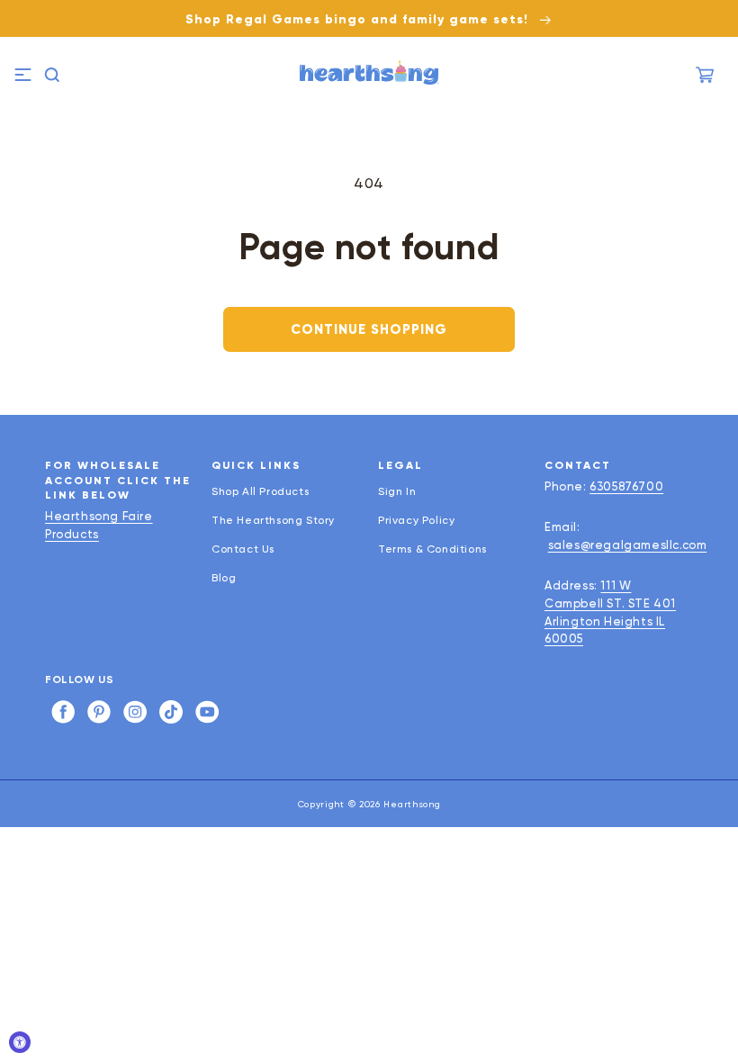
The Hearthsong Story (273, 520)
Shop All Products (260, 492)
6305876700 (626, 486)
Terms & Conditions (432, 549)
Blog (224, 578)
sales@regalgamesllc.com (627, 545)
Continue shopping (369, 329)
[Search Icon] (52, 75)
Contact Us (243, 549)
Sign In (397, 492)
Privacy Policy (416, 520)
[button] (23, 74)
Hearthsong (411, 804)
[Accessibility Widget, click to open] (20, 1042)
